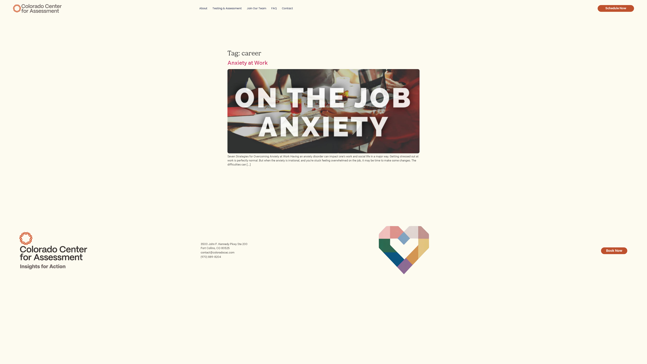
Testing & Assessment (227, 8)
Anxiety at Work (247, 63)
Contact (287, 8)
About (203, 8)
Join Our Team (256, 8)
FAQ (274, 8)
